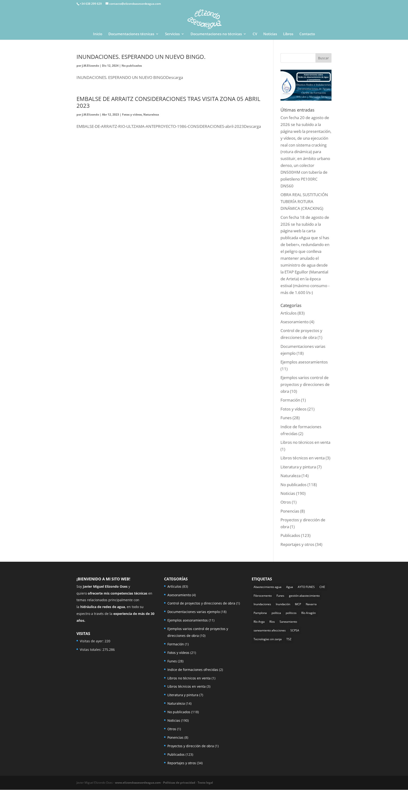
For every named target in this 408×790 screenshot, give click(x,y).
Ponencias (289, 511)
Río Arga (259, 622)
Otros (285, 502)
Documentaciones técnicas (131, 34)
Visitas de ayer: (92, 641)
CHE (322, 587)
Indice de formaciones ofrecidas (192, 669)
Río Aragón (308, 613)
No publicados (132, 66)
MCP (298, 604)
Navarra (311, 604)
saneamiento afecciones (270, 630)
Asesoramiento (294, 321)
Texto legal (205, 783)
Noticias (270, 34)
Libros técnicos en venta (302, 458)
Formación (290, 400)
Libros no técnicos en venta (305, 442)
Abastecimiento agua (267, 587)
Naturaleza (151, 114)
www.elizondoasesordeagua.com (138, 783)
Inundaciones (262, 604)
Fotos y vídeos (132, 114)
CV (255, 34)
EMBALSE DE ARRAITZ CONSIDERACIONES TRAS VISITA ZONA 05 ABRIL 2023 (168, 102)
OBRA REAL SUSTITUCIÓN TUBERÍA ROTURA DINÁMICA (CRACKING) (304, 201)
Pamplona (260, 613)
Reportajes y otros (297, 544)
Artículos (288, 313)
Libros (288, 34)
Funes (286, 417)
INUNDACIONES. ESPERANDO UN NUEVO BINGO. (140, 56)
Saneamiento (288, 622)
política (276, 613)
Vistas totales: (91, 649)
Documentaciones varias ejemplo (193, 611)
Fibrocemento (263, 596)
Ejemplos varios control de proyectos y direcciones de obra (305, 384)
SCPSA (294, 630)
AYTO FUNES (306, 587)
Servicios (172, 34)
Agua (289, 587)
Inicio (97, 34)
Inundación (283, 604)
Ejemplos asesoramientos (304, 362)
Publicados (290, 535)
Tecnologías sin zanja (268, 639)
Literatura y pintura (298, 467)
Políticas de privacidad (179, 783)
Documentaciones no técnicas (216, 34)
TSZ (288, 639)
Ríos (272, 622)
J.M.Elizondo (90, 66)
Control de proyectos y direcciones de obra (201, 603)
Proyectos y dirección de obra (190, 746)
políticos (291, 613)
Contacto (307, 34)
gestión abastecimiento (304, 596)
